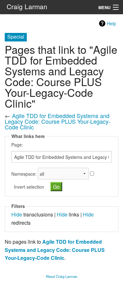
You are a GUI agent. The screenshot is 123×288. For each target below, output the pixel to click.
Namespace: (24, 174)
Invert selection (29, 187)
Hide (16, 214)
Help (111, 23)
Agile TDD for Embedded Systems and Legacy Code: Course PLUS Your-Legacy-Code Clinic (57, 121)
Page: (17, 144)
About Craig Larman (61, 276)
